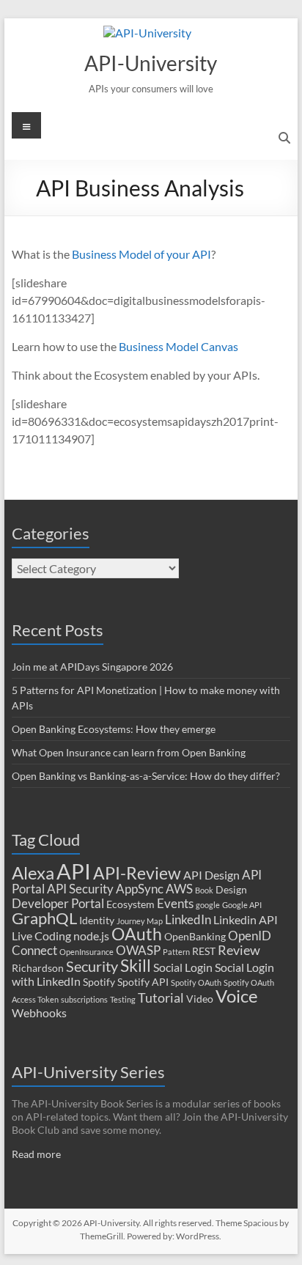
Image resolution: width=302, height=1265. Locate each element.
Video (199, 999)
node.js (91, 936)
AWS (179, 888)
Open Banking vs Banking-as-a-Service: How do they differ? (146, 776)
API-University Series (88, 1072)
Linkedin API (245, 919)
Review (239, 950)
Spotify (99, 982)
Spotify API (143, 982)
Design (231, 890)
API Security (80, 888)
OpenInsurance (86, 951)
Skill (135, 965)
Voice (237, 995)
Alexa (33, 872)
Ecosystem (130, 904)
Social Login (183, 967)
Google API (242, 905)
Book (204, 890)
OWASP (138, 950)
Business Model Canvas (178, 346)
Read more (36, 1154)
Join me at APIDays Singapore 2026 (92, 666)
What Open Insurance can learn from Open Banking (129, 752)
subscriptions (84, 999)
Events (175, 903)
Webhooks (39, 1012)
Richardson (38, 968)
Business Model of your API (141, 254)
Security (92, 966)
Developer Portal (58, 903)
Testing (123, 999)
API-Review (137, 873)
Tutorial (161, 997)
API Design (211, 875)
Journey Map (140, 921)
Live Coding (41, 936)
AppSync (139, 888)
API (73, 871)
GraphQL (44, 918)
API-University (150, 63)
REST (204, 951)
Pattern (176, 951)
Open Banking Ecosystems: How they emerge (114, 729)
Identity (96, 920)
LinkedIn (188, 919)
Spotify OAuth (196, 982)
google (208, 905)
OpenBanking (195, 937)
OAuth (136, 934)
